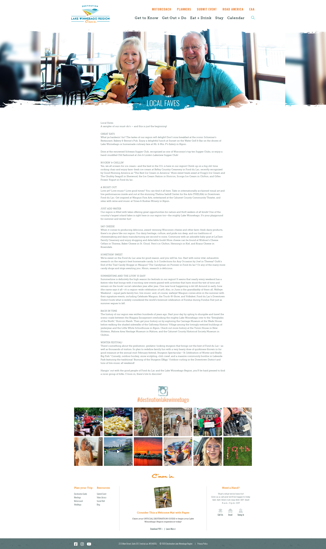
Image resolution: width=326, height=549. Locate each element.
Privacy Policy (202, 543)
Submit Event (207, 9)
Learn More (170, 528)
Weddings (77, 504)
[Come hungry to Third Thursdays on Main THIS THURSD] (207, 451)
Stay (219, 18)
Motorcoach (161, 9)
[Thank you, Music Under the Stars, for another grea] (88, 422)
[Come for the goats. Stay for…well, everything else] (118, 422)
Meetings (77, 497)
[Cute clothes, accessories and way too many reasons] (237, 422)
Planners (184, 9)
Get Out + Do (174, 18)
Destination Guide (80, 493)
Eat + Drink (201, 18)
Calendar (235, 18)
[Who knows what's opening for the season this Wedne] (237, 451)
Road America (233, 9)
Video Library (101, 497)
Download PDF (155, 528)
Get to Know (146, 18)
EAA (252, 9)
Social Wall (101, 501)
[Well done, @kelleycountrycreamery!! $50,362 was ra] (207, 422)
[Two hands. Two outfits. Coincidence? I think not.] (178, 422)
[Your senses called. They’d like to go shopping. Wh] (148, 422)
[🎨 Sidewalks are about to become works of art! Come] (178, 451)
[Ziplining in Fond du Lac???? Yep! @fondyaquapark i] (118, 451)
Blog (98, 504)
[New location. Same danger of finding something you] (88, 451)
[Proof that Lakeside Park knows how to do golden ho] (148, 451)
